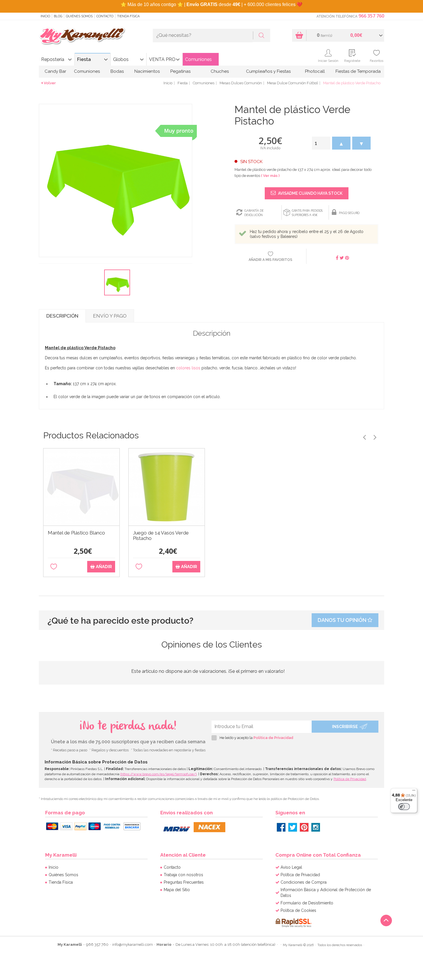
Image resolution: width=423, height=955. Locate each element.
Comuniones (198, 59)
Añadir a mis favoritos (270, 260)
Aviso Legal (291, 867)
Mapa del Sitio (177, 889)
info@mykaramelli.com (132, 944)
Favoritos (376, 61)
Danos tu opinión (342, 620)
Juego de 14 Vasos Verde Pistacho (161, 535)
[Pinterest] (304, 827)
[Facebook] (281, 827)
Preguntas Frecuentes (184, 882)
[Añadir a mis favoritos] (54, 567)
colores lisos (188, 368)
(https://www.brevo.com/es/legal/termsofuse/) (158, 774)
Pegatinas (180, 71)
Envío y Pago (110, 316)
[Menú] (413, 791)
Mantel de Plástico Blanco (76, 533)
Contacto (104, 16)
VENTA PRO (162, 59)
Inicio (45, 16)
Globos (121, 59)
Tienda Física (128, 16)
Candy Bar (55, 71)
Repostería (52, 59)
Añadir (103, 566)
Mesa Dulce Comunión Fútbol (292, 83)
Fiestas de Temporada (358, 71)
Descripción (62, 316)
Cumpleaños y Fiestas (268, 71)
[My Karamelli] (82, 36)
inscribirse (345, 726)
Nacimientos (147, 71)
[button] (341, 143)
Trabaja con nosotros (183, 874)
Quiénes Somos (79, 16)
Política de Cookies (298, 910)
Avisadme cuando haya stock (309, 193)
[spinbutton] (321, 143)
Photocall (315, 71)
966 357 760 (371, 16)
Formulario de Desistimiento (307, 903)
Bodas (117, 71)
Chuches (220, 71)
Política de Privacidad (273, 738)
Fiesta (84, 59)
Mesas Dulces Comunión (241, 83)
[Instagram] (315, 827)
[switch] (404, 806)
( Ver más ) (270, 175)
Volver (50, 83)
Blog (58, 16)
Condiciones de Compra (304, 882)
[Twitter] (292, 827)
